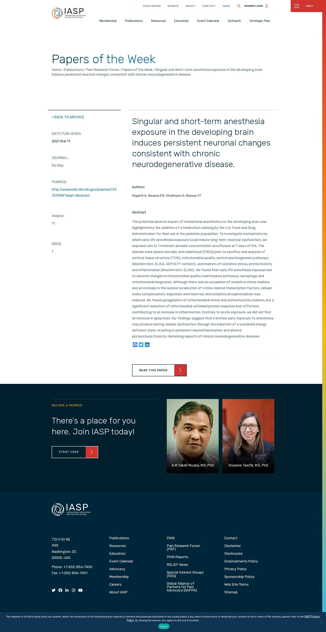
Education (117, 554)
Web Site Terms (236, 585)
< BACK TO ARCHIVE (68, 117)
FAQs (226, 6)
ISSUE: (57, 244)
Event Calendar (121, 561)
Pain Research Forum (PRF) (183, 547)
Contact (209, 6)
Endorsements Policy (241, 561)
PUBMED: (59, 182)
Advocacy (117, 569)
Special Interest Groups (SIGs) (185, 574)
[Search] (239, 6)
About (191, 6)
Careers (115, 585)
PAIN (171, 538)
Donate (173, 6)
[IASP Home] (69, 13)
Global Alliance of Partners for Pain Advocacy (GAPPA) (182, 587)
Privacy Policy (235, 569)
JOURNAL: (60, 158)
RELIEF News (177, 565)
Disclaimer (232, 546)
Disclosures (233, 554)
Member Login (253, 6)
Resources (117, 546)
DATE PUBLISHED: (67, 134)
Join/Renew (152, 6)
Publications (119, 538)
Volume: (58, 216)
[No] (321, 622)
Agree (164, 626)
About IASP (118, 592)
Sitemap (231, 592)
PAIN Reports (177, 557)
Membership (119, 577)
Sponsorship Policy (239, 577)
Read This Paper (153, 370)
